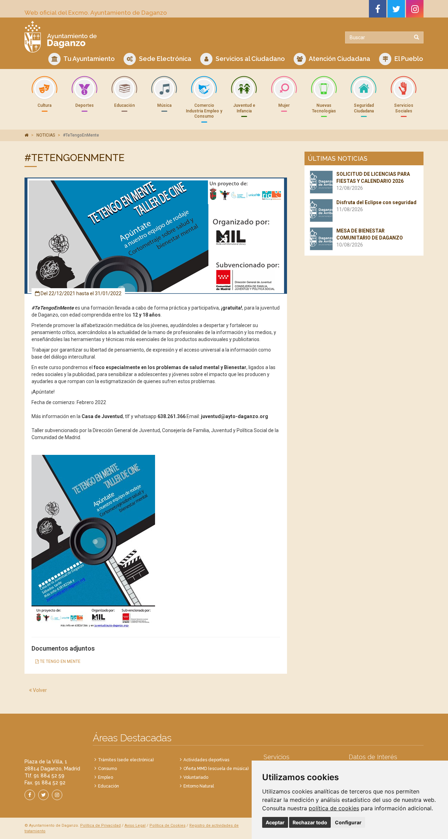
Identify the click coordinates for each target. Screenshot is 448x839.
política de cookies (334, 808)
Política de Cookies (167, 825)
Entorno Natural (198, 786)
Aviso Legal (135, 825)
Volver (39, 690)
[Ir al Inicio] (121, 37)
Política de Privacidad (100, 825)
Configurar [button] (348, 822)
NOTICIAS (45, 135)
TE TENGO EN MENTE (59, 661)
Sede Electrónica (164, 58)
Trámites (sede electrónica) (126, 759)
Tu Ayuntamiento (88, 58)
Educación (108, 786)
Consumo (107, 768)
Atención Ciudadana (339, 58)
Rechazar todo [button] (310, 822)
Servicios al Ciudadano (249, 58)
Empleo (105, 777)
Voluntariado (195, 777)
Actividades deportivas (206, 759)
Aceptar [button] (275, 822)
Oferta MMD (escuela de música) (215, 768)
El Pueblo (408, 58)
